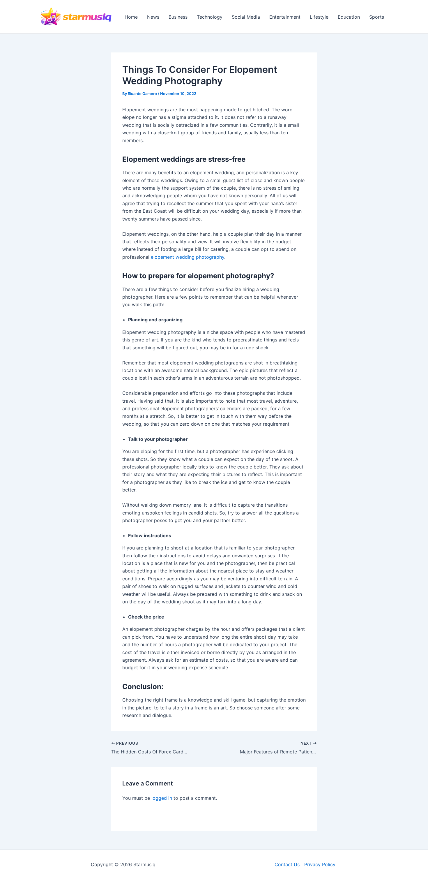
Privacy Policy (319, 864)
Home (131, 17)
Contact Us (287, 864)
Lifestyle (319, 17)
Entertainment (284, 17)
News (153, 17)
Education (349, 17)
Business (178, 17)
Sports (376, 17)
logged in (161, 798)
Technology (209, 17)
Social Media (246, 17)
